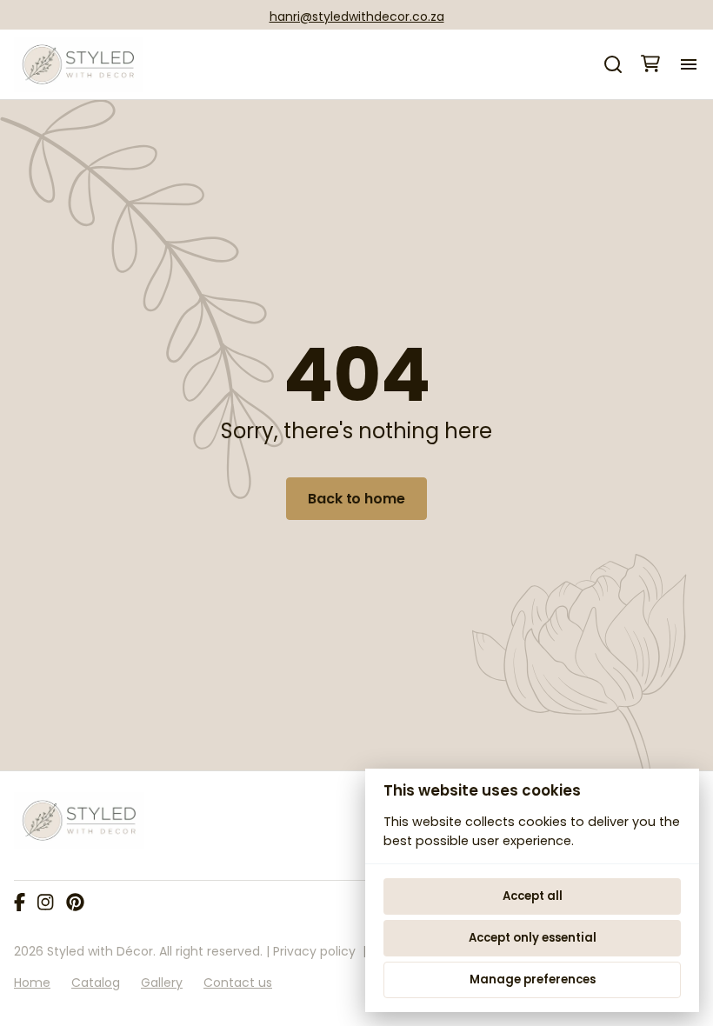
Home (32, 982)
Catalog (95, 982)
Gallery (162, 982)
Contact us (237, 982)
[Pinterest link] (75, 903)
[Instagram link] (45, 903)
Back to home (356, 499)
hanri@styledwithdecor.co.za (357, 16)
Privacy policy (314, 951)
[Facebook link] (19, 903)
